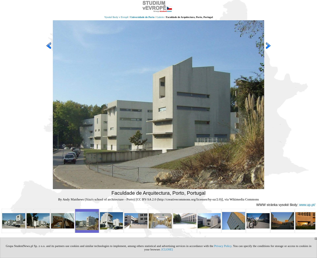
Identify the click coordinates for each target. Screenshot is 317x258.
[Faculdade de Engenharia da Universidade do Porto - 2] (282, 221)
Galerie (160, 17)
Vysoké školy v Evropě (116, 17)
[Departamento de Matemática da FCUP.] (185, 221)
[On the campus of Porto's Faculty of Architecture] (111, 221)
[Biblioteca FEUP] (234, 221)
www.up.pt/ (307, 205)
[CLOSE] (167, 249)
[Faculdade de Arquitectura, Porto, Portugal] (87, 221)
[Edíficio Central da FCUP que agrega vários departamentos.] (209, 221)
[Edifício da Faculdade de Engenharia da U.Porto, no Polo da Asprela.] (258, 221)
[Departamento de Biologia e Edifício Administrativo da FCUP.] (136, 221)
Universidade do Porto (142, 17)
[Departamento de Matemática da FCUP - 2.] (160, 221)
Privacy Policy (222, 246)
